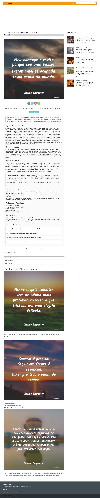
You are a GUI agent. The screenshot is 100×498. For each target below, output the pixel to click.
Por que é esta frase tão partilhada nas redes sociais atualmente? (23, 237)
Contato (18, 492)
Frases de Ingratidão (82, 37)
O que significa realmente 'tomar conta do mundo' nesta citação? (23, 229)
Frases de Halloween (82, 80)
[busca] (94, 3)
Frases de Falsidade (82, 47)
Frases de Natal (80, 57)
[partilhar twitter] (32, 103)
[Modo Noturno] (73, 3)
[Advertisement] (50, 18)
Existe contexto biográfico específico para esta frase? (20, 242)
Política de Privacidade (9, 492)
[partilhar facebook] (28, 103)
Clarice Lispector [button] (34, 112)
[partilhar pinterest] (35, 103)
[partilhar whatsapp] (38, 103)
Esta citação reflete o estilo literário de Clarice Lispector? (21, 233)
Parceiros (22, 492)
